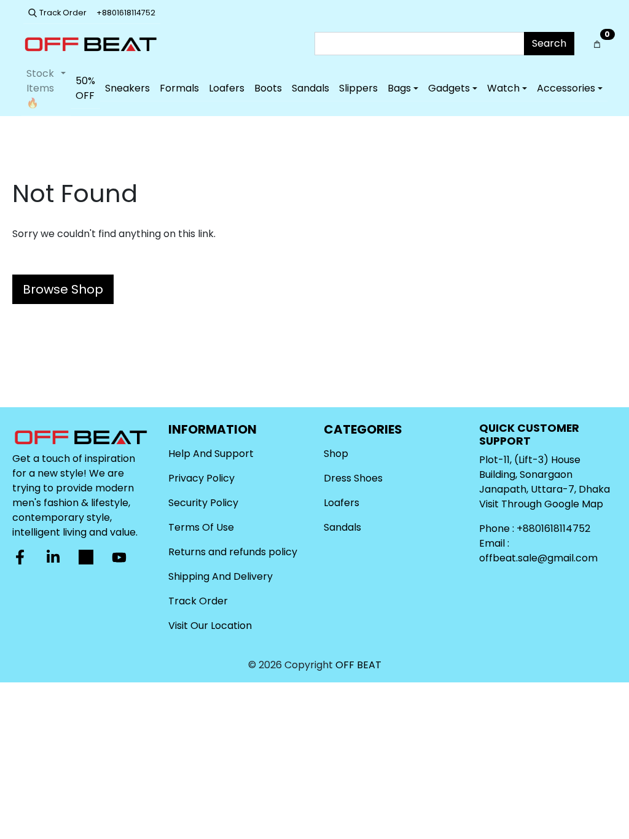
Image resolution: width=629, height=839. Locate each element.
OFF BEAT (358, 665)
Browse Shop (63, 289)
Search (549, 43)
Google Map (573, 504)
